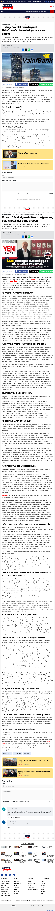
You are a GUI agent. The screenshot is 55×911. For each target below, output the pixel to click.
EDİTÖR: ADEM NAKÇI (19, 87)
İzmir (24, 232)
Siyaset (12, 214)
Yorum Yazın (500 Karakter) (9, 180)
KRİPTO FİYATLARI (5, 893)
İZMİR (42, 881)
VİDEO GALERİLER (13, 1)
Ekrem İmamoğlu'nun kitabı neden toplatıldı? (13, 11)
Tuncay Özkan (13, 281)
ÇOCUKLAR (16, 891)
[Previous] (51, 11)
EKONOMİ (43, 891)
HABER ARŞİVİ (31, 887)
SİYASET (43, 885)
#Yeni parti (26, 753)
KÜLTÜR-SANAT (17, 883)
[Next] (53, 11)
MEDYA (15, 889)
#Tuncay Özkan (7, 753)
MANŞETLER (3, 885)
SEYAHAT (16, 893)
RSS (14, 905)
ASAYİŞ (42, 887)
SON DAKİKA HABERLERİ (33, 889)
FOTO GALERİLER (22, 1)
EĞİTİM (15, 885)
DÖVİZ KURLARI (4, 889)
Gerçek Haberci (6, 24)
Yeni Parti (33, 279)
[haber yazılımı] (49, 910)
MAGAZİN (16, 881)
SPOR (42, 889)
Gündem (13, 24)
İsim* (3, 175)
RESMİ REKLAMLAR (40, 1)
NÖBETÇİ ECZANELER (5, 895)
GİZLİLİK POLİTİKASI (32, 883)
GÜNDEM (43, 883)
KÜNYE (29, 1)
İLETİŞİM (34, 1)
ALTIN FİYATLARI (4, 891)
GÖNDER (51, 193)
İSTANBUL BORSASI (5, 887)
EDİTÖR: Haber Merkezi (21, 274)
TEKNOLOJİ (16, 887)
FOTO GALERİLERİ (5, 883)
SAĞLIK (42, 893)
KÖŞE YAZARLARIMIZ (5, 881)
